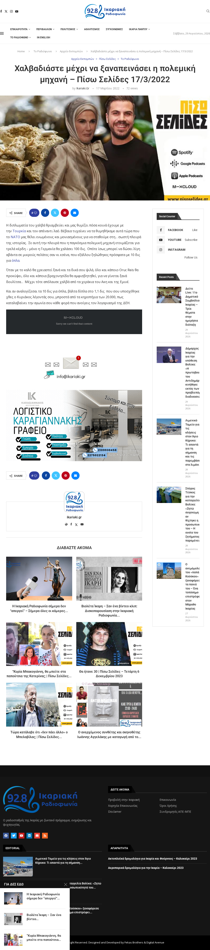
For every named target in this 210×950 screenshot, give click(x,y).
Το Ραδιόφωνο (19, 37)
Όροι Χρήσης (168, 805)
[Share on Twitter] (55, 213)
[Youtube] (16, 11)
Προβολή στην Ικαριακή (124, 799)
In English (43, 37)
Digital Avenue (155, 942)
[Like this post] (35, 213)
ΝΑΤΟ (15, 237)
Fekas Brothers (133, 942)
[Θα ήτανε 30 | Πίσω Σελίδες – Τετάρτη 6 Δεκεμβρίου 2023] (109, 644)
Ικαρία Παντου (138, 29)
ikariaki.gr (82, 88)
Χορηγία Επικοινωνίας (122, 805)
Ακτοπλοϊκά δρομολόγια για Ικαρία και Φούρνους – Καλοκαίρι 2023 (152, 858)
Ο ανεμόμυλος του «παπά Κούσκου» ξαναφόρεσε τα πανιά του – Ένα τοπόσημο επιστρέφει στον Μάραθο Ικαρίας (192, 586)
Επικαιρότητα (18, 29)
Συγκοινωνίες (114, 29)
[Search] (208, 12)
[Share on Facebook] (45, 213)
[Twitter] (6, 11)
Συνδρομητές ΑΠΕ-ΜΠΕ (175, 811)
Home (21, 51)
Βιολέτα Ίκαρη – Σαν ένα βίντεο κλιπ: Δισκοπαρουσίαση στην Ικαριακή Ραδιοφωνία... (109, 610)
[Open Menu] (2, 33)
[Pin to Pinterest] (65, 213)
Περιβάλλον (44, 29)
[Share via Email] (75, 213)
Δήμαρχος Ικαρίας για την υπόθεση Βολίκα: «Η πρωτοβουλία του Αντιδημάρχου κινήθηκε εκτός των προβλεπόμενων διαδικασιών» (192, 372)
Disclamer (114, 811)
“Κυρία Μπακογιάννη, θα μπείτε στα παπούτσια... (44, 938)
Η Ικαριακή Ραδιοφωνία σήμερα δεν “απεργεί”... (43, 896)
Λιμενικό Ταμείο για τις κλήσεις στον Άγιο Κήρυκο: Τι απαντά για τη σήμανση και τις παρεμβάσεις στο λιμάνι (192, 442)
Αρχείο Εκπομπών (71, 51)
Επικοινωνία (168, 799)
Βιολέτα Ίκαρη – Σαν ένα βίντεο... (44, 917)
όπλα (15, 260)
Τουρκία (19, 231)
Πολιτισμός (67, 29)
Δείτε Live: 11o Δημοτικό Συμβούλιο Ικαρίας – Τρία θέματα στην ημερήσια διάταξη (192, 306)
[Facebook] (1, 11)
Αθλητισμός (92, 29)
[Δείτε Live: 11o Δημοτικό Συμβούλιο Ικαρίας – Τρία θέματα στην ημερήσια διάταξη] (169, 295)
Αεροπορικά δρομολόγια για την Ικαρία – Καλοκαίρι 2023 (146, 867)
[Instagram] (11, 11)
